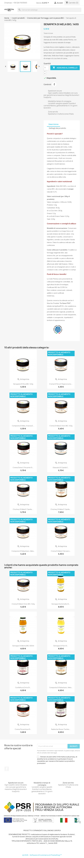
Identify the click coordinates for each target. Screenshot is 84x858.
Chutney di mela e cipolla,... (23, 509)
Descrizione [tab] (53, 124)
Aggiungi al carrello (65, 67)
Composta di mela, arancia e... (23, 426)
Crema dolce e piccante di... (23, 467)
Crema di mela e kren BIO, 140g (60, 426)
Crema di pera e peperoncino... (61, 384)
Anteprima (23, 379)
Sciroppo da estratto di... (61, 604)
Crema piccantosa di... (23, 729)
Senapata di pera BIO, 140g (23, 384)
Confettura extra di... (23, 687)
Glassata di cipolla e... (61, 467)
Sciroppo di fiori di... (60, 646)
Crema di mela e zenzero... (61, 551)
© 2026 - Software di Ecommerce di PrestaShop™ (42, 855)
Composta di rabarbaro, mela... (23, 551)
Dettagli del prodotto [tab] (57, 128)
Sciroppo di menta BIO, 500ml (23, 646)
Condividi (54, 84)
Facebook (6, 769)
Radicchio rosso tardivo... (61, 729)
